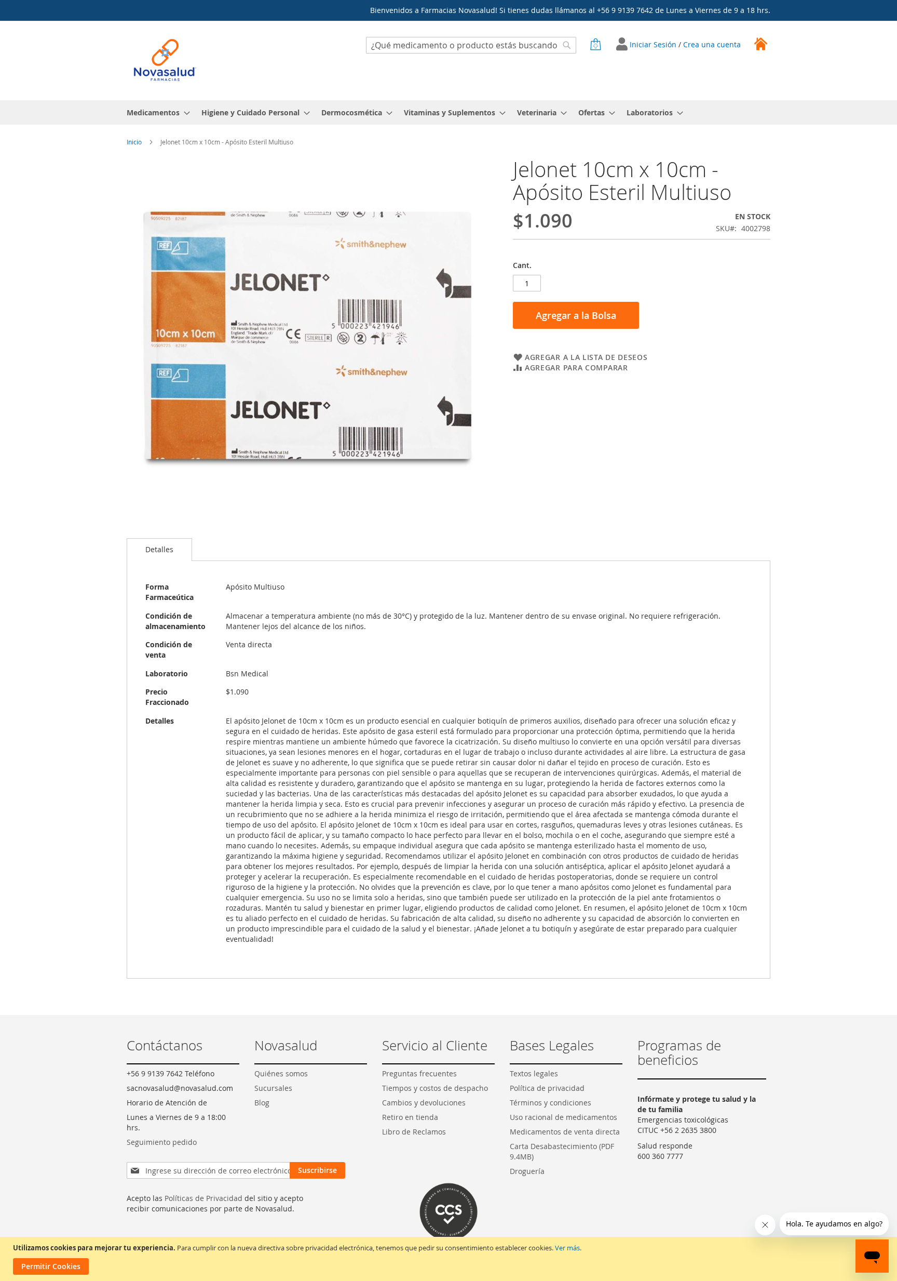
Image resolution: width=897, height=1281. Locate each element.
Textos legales (534, 1073)
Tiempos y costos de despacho (435, 1088)
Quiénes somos (281, 1073)
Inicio (134, 142)
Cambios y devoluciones (424, 1102)
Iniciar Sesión (654, 44)
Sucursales (273, 1088)
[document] (450, 1259)
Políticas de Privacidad (203, 1198)
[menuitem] (155, 112)
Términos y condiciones (550, 1102)
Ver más (567, 1247)
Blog (261, 1102)
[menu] (448, 112)
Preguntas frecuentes (419, 1073)
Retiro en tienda (410, 1117)
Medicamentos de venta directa (565, 1132)
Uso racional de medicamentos (563, 1117)
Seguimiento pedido (162, 1142)
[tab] (159, 549)
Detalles (159, 549)
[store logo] (165, 60)
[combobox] (471, 45)
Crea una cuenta (712, 44)
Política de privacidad (547, 1088)
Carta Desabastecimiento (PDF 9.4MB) (562, 1151)
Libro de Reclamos (414, 1132)
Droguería (527, 1171)
